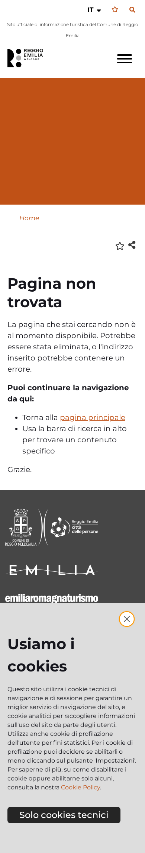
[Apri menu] (124, 58)
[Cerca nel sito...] (132, 10)
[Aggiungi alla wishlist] (120, 245)
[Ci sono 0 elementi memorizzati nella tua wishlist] (115, 9)
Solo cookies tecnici (64, 814)
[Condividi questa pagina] (131, 244)
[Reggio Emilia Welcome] (28, 58)
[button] (95, 9)
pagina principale (92, 417)
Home (29, 218)
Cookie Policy (80, 787)
